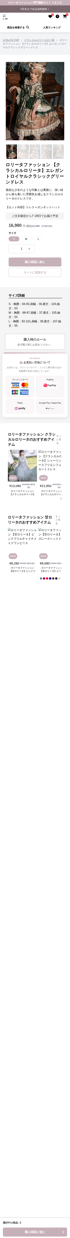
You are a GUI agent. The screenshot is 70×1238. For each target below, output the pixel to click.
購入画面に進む (35, 261)
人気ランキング (52, 27)
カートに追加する (35, 272)
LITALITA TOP (11, 40)
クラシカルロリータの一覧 (39, 40)
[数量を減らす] (13, 248)
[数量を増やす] (29, 248)
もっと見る (58, 439)
